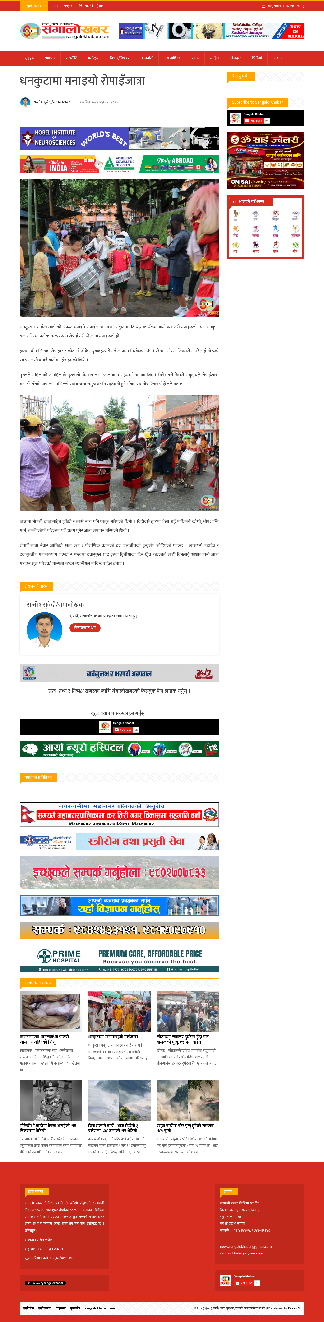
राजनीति (71, 58)
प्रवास (195, 58)
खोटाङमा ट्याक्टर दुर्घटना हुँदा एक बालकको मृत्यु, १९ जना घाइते (103, 6)
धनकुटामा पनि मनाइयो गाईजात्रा (113, 1037)
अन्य (276, 58)
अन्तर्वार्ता (147, 58)
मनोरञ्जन (93, 58)
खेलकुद (235, 58)
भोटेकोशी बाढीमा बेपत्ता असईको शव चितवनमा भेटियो (48, 1128)
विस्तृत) (31, 1230)
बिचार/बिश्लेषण (120, 58)
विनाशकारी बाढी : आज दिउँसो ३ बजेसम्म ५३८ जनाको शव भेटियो (113, 1128)
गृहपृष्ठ (29, 58)
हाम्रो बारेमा (44, 1308)
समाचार (49, 58)
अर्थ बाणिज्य (172, 58)
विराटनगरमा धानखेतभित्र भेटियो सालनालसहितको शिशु (44, 1040)
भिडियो (257, 58)
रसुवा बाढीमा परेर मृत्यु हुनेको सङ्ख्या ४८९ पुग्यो (185, 1128)
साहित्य (215, 58)
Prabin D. (294, 1308)
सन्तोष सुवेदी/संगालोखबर (51, 102)
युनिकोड (75, 1308)
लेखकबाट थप (85, 627)
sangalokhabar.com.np (102, 1308)
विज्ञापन (61, 1308)
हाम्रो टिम (28, 1308)
